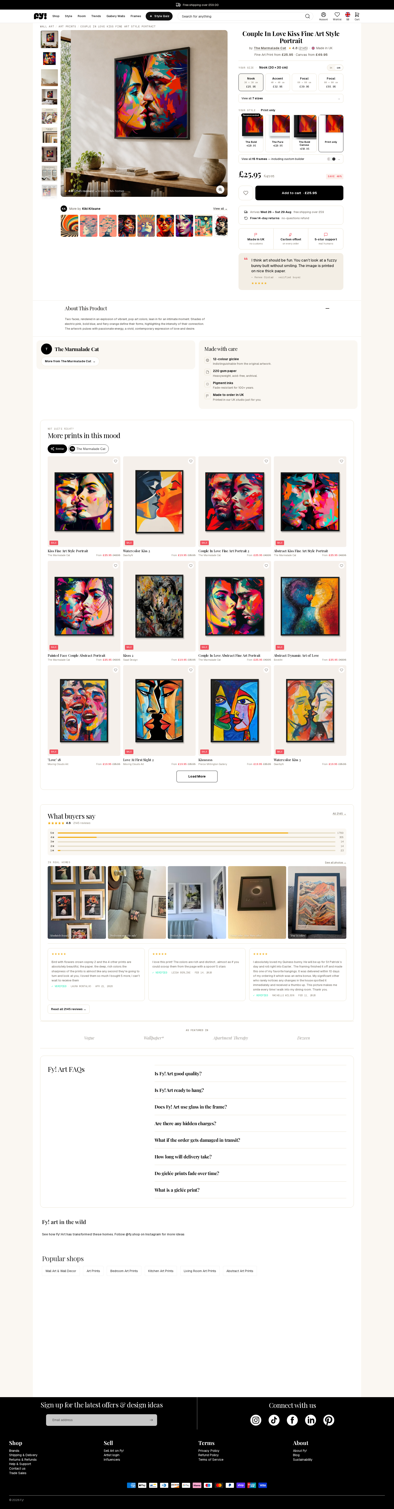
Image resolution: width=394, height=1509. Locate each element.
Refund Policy (208, 1455)
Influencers (112, 1460)
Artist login (111, 1455)
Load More (197, 776)
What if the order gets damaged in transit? (197, 1140)
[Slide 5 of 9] (49, 116)
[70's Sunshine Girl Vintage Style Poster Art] (146, 226)
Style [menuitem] (68, 16)
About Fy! (300, 1451)
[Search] (307, 16)
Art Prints (67, 26)
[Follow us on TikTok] (274, 1420)
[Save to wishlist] (245, 193)
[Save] (116, 461)
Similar (60, 448)
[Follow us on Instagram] (255, 1420)
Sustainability (303, 1460)
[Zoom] (220, 189)
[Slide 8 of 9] (49, 173)
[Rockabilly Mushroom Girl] (223, 226)
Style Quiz (161, 16)
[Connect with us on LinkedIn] (310, 1420)
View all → (220, 208)
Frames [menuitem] (136, 16)
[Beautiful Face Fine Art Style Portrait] (184, 226)
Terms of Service (210, 1460)
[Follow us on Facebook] (292, 1420)
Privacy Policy (209, 1451)
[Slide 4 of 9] (49, 96)
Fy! (22, 1500)
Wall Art (47, 26)
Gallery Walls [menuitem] (115, 16)
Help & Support (20, 1464)
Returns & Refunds (23, 1460)
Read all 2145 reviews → (68, 1009)
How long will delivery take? (183, 1156)
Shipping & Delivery (23, 1455)
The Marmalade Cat (270, 48)
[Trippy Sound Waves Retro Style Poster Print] (69, 226)
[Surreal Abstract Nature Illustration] (204, 226)
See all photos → (335, 862)
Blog (296, 1455)
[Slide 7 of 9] (49, 154)
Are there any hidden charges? (185, 1123)
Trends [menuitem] (96, 16)
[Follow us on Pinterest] (328, 1420)
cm (338, 67)
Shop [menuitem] (56, 16)
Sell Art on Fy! (114, 1451)
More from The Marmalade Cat (70, 361)
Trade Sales (17, 1473)
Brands (14, 1451)
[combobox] (245, 16)
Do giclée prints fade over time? (187, 1173)
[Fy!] (40, 16)
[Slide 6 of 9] (49, 135)
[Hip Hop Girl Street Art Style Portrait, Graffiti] (165, 226)
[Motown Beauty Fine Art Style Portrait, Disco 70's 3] (127, 226)
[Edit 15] (108, 226)
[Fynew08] (89, 226)
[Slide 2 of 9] (49, 58)
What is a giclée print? (177, 1190)
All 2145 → (339, 814)
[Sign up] (151, 1420)
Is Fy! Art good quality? (178, 1073)
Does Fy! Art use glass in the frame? (191, 1107)
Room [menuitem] (82, 16)
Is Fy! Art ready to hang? (179, 1090)
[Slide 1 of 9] (49, 39)
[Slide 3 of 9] (49, 77)
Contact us (17, 1468)
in (331, 67)
